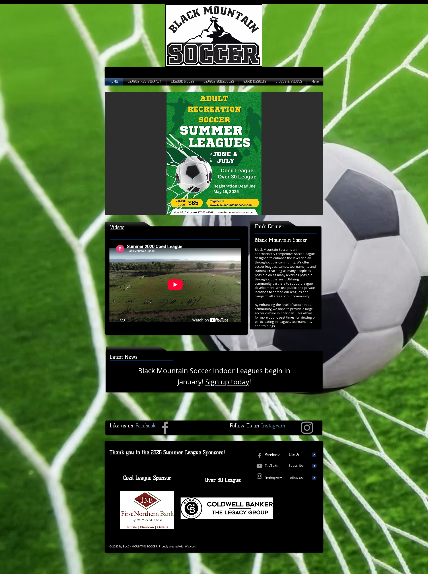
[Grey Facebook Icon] (165, 427)
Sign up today (227, 381)
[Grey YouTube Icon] (259, 465)
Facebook (145, 425)
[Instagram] (307, 427)
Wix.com (190, 546)
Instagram (273, 425)
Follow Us (296, 478)
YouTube (271, 465)
